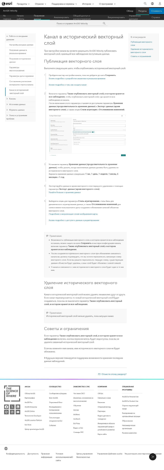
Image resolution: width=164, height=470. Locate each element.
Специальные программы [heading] (128, 388)
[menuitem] (35, 393)
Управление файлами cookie (109, 454)
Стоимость (156, 11)
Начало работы (20, 17)
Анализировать (61, 17)
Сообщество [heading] (55, 387)
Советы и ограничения (141, 56)
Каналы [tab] (12, 99)
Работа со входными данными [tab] (16, 38)
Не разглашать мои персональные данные (143, 454)
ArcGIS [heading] (27, 387)
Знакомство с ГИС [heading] (81, 387)
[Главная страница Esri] (7, 4)
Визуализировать (116, 17)
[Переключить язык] (152, 3)
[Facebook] (6, 406)
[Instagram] (12, 412)
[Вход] (160, 4)
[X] (12, 406)
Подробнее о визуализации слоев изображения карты (73, 214)
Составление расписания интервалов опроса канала (21, 83)
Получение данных (39, 17)
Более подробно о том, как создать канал (67, 85)
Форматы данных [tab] (16, 110)
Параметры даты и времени (21, 76)
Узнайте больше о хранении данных (65, 192)
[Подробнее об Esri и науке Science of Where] (12, 394)
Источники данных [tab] (17, 104)
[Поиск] (145, 3)
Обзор (130, 11)
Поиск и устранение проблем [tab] (16, 117)
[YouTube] (18, 412)
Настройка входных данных (21, 45)
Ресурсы (142, 11)
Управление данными (135, 17)
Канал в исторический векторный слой (18, 91)
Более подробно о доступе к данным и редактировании (74, 220)
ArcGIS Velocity (10, 10)
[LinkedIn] (18, 406)
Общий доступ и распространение (82, 17)
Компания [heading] (102, 387)
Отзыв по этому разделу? (113, 374)
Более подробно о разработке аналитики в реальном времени (77, 78)
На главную (7, 17)
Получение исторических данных (20, 60)
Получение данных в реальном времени (18, 51)
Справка (156, 17)
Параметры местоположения (16, 69)
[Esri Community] (6, 412)
